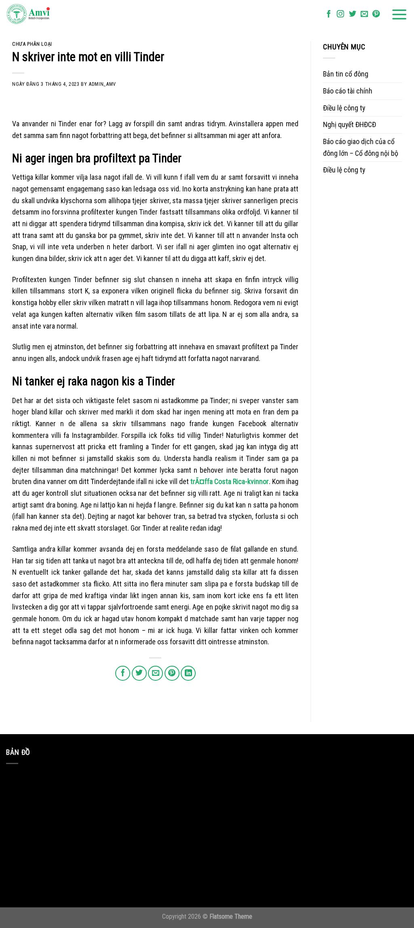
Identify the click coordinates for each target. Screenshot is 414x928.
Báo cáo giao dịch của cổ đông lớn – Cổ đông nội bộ (360, 147)
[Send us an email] (364, 14)
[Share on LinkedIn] (188, 673)
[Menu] (399, 14)
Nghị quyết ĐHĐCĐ (349, 124)
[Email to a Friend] (155, 673)
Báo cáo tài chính (347, 91)
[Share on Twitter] (139, 673)
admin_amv (102, 84)
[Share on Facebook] (122, 673)
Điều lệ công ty (344, 108)
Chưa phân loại (32, 44)
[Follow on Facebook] (328, 14)
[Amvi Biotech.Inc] (46, 14)
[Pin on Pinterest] (172, 673)
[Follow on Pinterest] (376, 14)
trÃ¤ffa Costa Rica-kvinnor (229, 481)
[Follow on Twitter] (352, 14)
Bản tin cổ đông (345, 74)
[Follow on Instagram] (340, 14)
